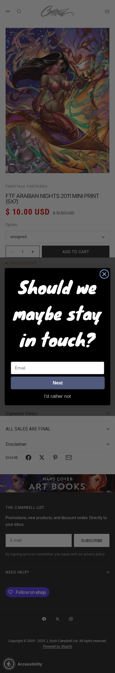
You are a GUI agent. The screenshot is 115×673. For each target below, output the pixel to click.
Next (58, 382)
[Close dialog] (104, 274)
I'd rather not (57, 396)
